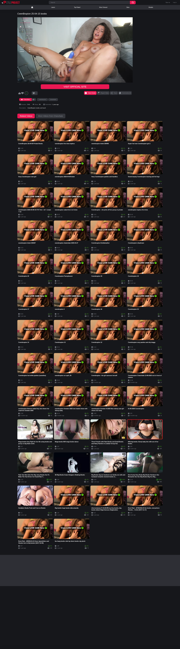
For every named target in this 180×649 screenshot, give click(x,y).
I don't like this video (22, 93)
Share (115, 93)
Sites (127, 7)
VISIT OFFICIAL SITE (75, 86)
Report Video (105, 93)
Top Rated (77, 7)
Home (32, 7)
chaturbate (53, 99)
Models (151, 7)
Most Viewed (103, 7)
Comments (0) (126, 93)
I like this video (19, 93)
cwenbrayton (42, 99)
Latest (53, 7)
